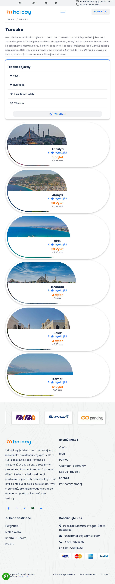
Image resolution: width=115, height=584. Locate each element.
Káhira (9, 544)
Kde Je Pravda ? (69, 472)
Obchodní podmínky (72, 466)
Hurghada (11, 526)
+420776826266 (73, 542)
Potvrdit (60, 113)
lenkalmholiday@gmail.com (81, 536)
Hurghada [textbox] (18, 84)
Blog (62, 453)
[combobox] (16, 76)
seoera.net (23, 576)
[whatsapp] (6, 573)
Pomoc (98, 11)
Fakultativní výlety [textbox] (24, 94)
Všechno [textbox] (19, 103)
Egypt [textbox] (16, 75)
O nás (63, 447)
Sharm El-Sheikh (15, 538)
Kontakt (64, 478)
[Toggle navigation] (63, 11)
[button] (21, 3)
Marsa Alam (13, 532)
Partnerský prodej (70, 484)
